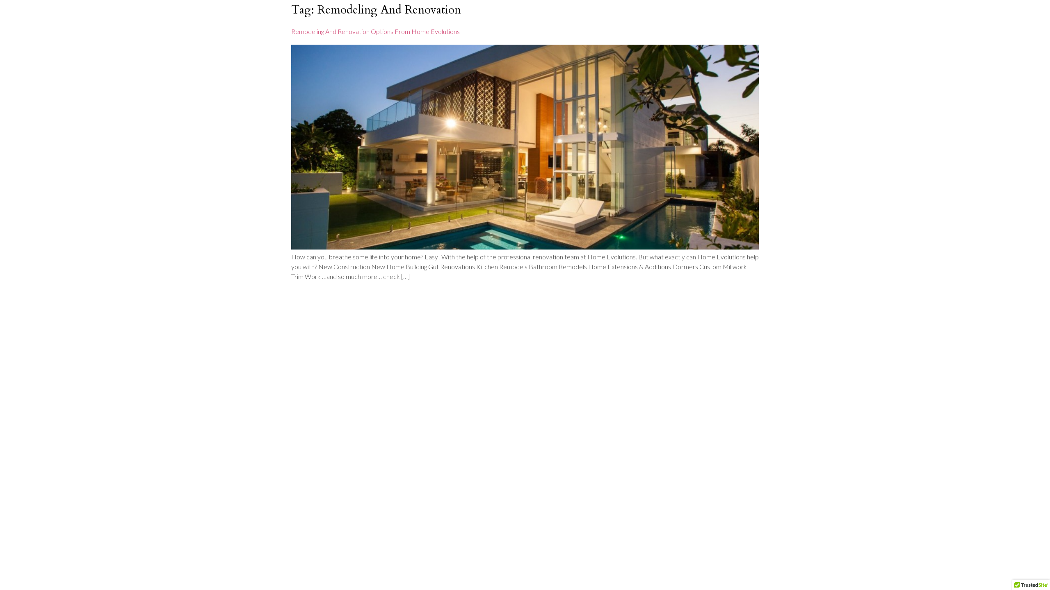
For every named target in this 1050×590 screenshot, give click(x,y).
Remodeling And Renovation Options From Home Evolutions (375, 31)
